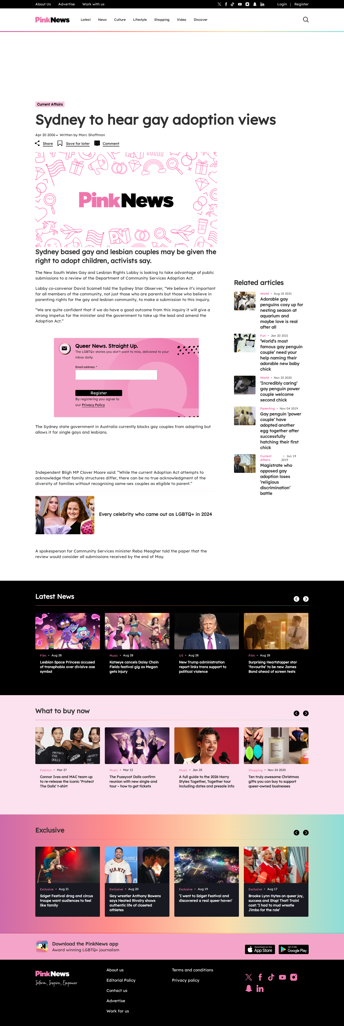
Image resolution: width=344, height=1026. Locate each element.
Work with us (93, 4)
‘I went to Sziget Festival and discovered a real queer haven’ (205, 898)
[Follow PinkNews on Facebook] (260, 978)
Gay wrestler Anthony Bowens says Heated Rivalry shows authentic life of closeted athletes (135, 903)
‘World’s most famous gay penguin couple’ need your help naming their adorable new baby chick (281, 355)
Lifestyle (140, 20)
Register (301, 4)
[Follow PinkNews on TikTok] (271, 978)
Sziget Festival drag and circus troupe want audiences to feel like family (66, 900)
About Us (43, 4)
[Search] (306, 19)
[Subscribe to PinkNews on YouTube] (282, 978)
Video (181, 20)
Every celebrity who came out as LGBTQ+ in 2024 (155, 514)
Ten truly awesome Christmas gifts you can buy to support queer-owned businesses (274, 781)
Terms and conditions (192, 969)
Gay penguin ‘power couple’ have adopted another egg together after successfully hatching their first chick (280, 430)
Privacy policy (185, 980)
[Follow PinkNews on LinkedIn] (262, 4)
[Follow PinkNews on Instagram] (293, 978)
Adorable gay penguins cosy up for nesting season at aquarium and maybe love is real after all (281, 313)
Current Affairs (50, 104)
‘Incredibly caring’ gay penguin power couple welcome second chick (280, 391)
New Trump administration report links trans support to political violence (202, 667)
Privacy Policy (93, 405)
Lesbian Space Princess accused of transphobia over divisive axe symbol (67, 667)
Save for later (78, 143)
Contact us (116, 990)
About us (115, 969)
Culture (120, 20)
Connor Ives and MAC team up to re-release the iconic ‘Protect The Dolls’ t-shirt (67, 781)
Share (48, 143)
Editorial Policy (120, 980)
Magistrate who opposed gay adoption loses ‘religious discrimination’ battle (276, 479)
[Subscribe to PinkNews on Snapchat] (248, 989)
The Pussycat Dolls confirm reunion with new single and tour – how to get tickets (133, 781)
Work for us (117, 1010)
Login (282, 4)
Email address (91, 367)
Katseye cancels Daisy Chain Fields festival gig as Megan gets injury (134, 667)
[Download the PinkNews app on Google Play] (294, 949)
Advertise (66, 4)
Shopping (161, 20)
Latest (86, 20)
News (102, 20)
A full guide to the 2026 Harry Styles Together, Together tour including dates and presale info (206, 781)
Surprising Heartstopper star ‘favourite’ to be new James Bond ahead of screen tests (273, 667)
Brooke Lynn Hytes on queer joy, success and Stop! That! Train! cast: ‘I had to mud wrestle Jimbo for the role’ (276, 903)
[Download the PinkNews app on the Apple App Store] (260, 949)
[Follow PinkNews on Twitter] (248, 978)
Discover (201, 20)
